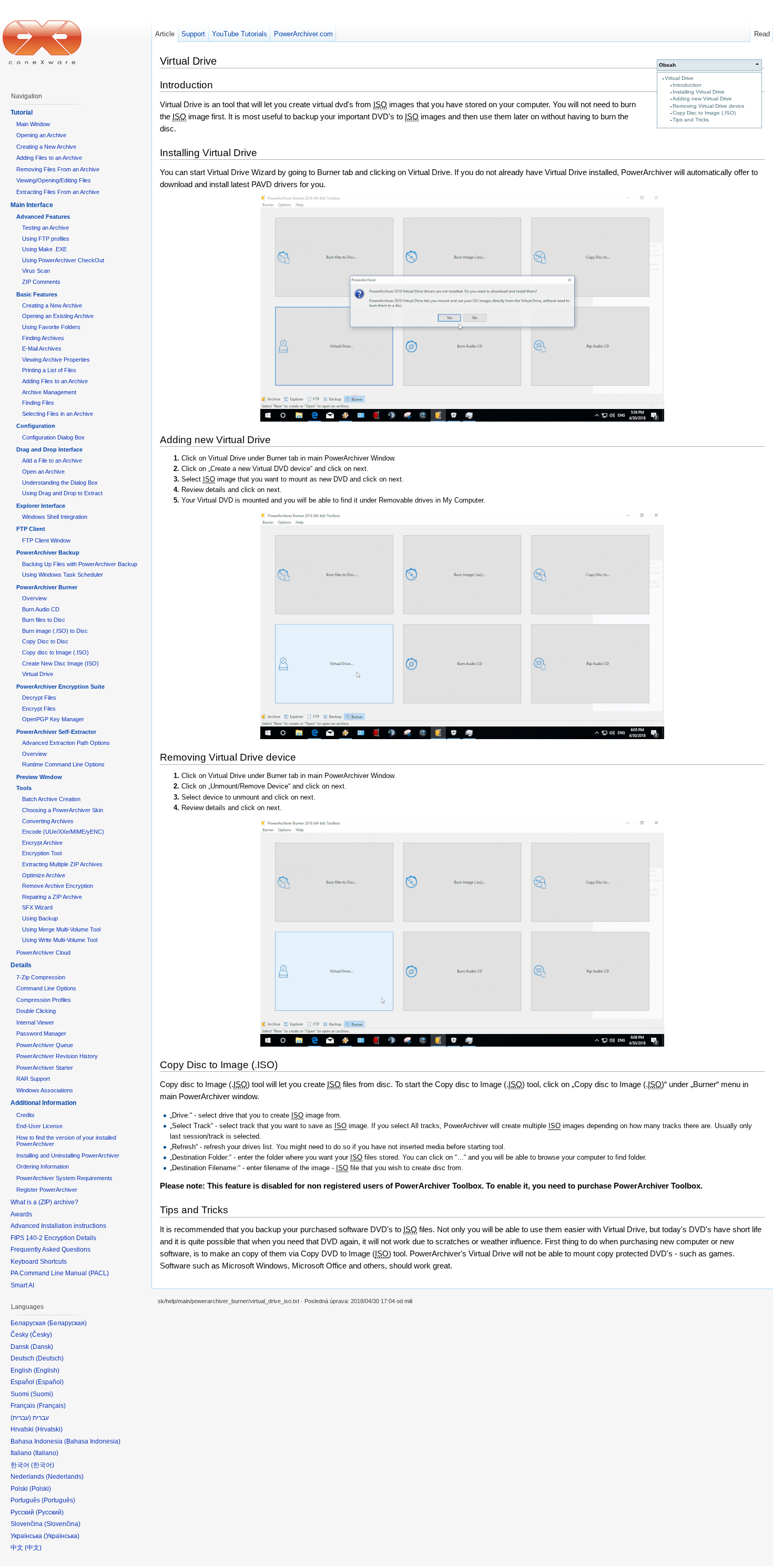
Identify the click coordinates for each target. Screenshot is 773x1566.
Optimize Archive (43, 875)
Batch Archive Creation (51, 799)
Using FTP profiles (45, 239)
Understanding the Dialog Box (60, 482)
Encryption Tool (42, 853)
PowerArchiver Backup (47, 552)
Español (50, 1382)
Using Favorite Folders (51, 327)
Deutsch (50, 1358)
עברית (21, 1417)
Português (58, 1500)
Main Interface (32, 205)
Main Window (33, 124)
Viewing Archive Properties (56, 359)
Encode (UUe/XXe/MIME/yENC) (63, 831)
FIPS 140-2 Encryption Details (53, 1238)
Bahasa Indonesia (92, 1441)
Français (51, 1405)
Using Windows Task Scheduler (62, 574)
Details (21, 965)
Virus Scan (36, 271)
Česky (41, 1334)
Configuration (35, 426)
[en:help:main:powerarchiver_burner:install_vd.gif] (462, 308)
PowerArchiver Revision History (57, 1056)
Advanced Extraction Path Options (66, 743)
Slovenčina (62, 1524)
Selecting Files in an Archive (57, 414)
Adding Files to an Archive (49, 158)
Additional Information (43, 1103)
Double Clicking (36, 1011)
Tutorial (22, 112)
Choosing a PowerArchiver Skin (62, 810)
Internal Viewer (35, 1022)
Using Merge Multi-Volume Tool (61, 929)
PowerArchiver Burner (46, 587)
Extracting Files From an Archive (57, 192)
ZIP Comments (41, 282)
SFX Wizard (37, 907)
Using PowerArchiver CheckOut (63, 260)
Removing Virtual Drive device (709, 106)
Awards (21, 1214)
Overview (34, 598)
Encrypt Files (39, 708)
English (46, 1370)
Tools (24, 788)
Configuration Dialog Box (53, 437)
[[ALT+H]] (42, 42)
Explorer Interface (40, 506)
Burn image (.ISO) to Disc (55, 631)
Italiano (45, 1453)
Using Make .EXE (44, 249)
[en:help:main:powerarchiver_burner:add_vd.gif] (462, 625)
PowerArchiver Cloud (43, 952)
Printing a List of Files (49, 370)
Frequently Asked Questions (50, 1249)
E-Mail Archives (42, 348)
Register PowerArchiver (46, 1189)
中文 (33, 1547)
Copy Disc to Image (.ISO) (704, 113)
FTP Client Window (46, 540)
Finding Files (38, 403)
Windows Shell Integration (54, 517)
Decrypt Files (39, 697)
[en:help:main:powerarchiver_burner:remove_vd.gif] (462, 933)
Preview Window (39, 777)
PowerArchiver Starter (44, 1068)
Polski (40, 1488)
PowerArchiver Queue (44, 1045)
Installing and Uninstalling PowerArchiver (67, 1155)
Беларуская (67, 1323)
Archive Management (49, 392)
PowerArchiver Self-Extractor (56, 732)
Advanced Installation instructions (58, 1226)
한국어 (42, 1465)
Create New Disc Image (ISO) (60, 663)
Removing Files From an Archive (57, 169)
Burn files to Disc (43, 620)
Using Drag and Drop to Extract (62, 493)
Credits (25, 1115)
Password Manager (41, 1033)
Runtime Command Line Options (63, 764)
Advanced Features (43, 216)
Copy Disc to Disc (45, 641)
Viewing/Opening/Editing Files (53, 180)
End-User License (39, 1126)
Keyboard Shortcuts (39, 1261)
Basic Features (36, 294)
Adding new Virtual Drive (702, 98)
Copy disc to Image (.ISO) (55, 652)
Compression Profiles (43, 1000)
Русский (50, 1512)
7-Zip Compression (40, 977)
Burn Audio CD (40, 609)
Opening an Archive (41, 135)
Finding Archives (43, 338)
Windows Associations (44, 1090)
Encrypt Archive (42, 843)
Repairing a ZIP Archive (52, 897)
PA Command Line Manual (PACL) (60, 1273)
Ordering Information (42, 1166)
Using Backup (40, 918)
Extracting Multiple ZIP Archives (62, 864)
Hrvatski (48, 1429)
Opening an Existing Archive (58, 316)
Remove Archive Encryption (57, 886)
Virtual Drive (679, 78)
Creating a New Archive (46, 147)
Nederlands (65, 1476)
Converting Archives (48, 821)
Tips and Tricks (691, 119)
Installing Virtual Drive (699, 92)
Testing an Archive (45, 227)
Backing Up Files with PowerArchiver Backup (79, 564)
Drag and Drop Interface (49, 449)
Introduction (687, 85)
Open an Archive (43, 471)
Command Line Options (46, 988)
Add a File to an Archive (52, 460)
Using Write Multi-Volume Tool (59, 940)
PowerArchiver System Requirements (64, 1178)
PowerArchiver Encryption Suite (60, 686)
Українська (61, 1536)
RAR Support (33, 1079)
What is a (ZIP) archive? (44, 1202)
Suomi (42, 1394)
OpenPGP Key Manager (53, 719)
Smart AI (22, 1285)
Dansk (42, 1346)
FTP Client (30, 529)
